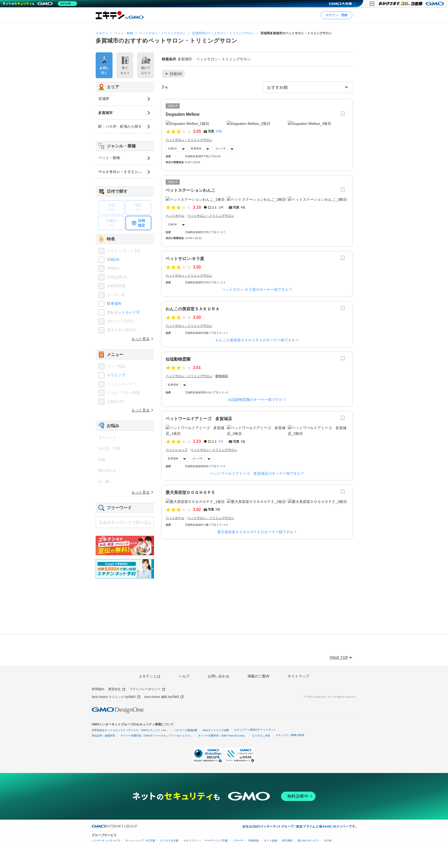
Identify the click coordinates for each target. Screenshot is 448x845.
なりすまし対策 (261, 735)
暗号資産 (287, 840)
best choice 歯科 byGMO (161, 697)
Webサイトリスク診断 (216, 730)
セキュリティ (191, 840)
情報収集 (253, 840)
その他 (327, 840)
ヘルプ (184, 676)
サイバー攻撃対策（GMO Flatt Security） (222, 735)
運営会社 (114, 689)
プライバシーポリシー (144, 689)
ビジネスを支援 (169, 840)
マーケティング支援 (216, 840)
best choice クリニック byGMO (114, 697)
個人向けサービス (308, 840)
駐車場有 (196, 148)
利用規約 (98, 689)
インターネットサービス (106, 840)
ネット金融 (270, 840)
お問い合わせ (218, 676)
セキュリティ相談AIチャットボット (255, 729)
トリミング (116, 375)
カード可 (220, 148)
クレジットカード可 (123, 312)
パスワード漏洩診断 (185, 730)
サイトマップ (298, 676)
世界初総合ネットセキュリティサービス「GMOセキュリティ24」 (130, 730)
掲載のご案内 (258, 676)
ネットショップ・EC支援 (140, 840)
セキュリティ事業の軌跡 (290, 735)
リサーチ (238, 840)
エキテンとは (149, 676)
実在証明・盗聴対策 (103, 735)
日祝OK (172, 148)
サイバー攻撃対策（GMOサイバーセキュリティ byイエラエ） (157, 735)
